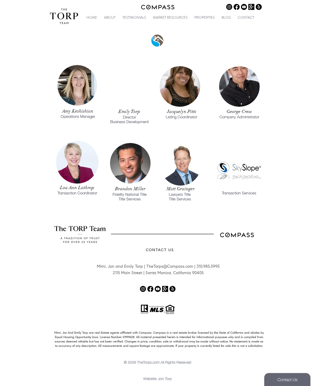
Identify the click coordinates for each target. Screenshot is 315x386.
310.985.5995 (208, 267)
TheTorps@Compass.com (169, 267)
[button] (110, 17)
